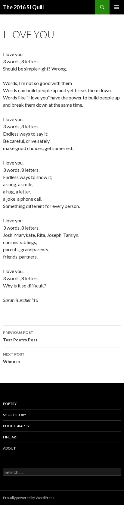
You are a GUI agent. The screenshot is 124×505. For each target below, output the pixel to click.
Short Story (14, 414)
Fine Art (10, 437)
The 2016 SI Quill (23, 7)
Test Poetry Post (20, 336)
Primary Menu (117, 7)
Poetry (10, 403)
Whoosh (14, 358)
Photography (16, 426)
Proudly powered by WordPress (28, 497)
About (9, 448)
